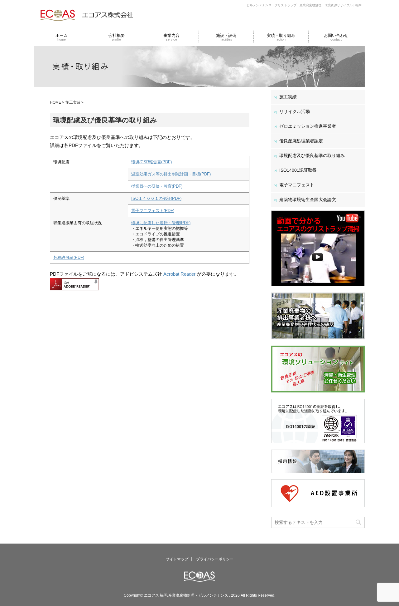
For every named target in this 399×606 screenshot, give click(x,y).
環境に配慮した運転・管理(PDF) (160, 222)
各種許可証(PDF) (68, 257)
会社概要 (116, 37)
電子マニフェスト (296, 184)
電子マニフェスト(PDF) (152, 210)
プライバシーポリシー (214, 559)
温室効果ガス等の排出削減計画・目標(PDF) (171, 174)
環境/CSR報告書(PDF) (151, 162)
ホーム (61, 37)
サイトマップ (177, 559)
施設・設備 (226, 37)
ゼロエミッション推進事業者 (307, 126)
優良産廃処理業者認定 (301, 140)
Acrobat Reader (179, 274)
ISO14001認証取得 (298, 170)
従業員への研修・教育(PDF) (156, 186)
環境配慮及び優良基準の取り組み (312, 155)
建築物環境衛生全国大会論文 (307, 199)
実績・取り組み (281, 37)
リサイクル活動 (294, 111)
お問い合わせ (336, 37)
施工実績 (288, 96)
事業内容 (171, 37)
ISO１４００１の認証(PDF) (156, 198)
